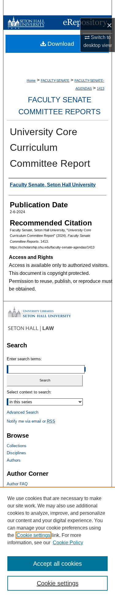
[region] (57, 542)
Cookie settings (33, 535)
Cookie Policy (68, 542)
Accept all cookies (57, 563)
